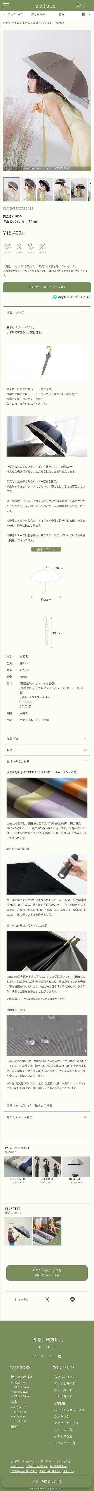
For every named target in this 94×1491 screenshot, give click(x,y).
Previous (8, 101)
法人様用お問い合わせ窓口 (23, 1461)
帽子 (85, 14)
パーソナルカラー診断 (69, 1410)
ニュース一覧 (63, 1429)
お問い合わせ (17, 1466)
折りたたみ (38, 14)
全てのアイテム (21, 22)
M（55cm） (20, 1412)
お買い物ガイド (46, 1461)
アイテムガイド (64, 1383)
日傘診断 (60, 1403)
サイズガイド (63, 1396)
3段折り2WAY (21, 1396)
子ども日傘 (20, 1421)
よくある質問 (63, 1461)
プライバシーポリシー (36, 1466)
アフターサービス (66, 1423)
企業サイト (68, 1471)
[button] (89, 15)
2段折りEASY (21, 1382)
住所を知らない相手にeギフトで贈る (47, 287)
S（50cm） (20, 1416)
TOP (6, 22)
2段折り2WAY (21, 1387)
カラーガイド (63, 1390)
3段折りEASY (21, 1392)
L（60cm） (20, 1407)
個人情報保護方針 (58, 1466)
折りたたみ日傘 (21, 1376)
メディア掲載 (63, 1436)
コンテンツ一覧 (64, 1443)
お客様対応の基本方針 (50, 1471)
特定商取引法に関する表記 (23, 1471)
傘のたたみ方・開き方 (47, 1272)
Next (85, 101)
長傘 (61, 14)
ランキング (15, 14)
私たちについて (64, 1376)
